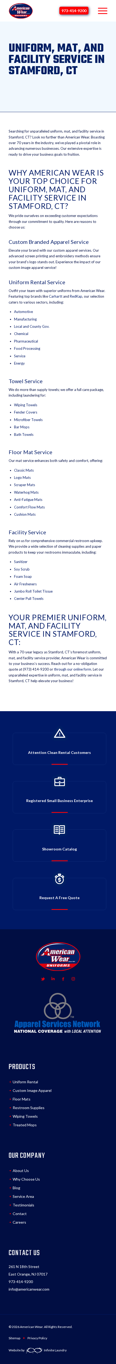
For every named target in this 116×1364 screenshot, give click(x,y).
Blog (16, 1187)
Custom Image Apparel (32, 1090)
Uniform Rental (25, 1082)
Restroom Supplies (29, 1107)
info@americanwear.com (29, 1289)
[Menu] (100, 11)
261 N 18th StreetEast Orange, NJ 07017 (28, 1270)
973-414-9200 (74, 10)
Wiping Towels (25, 1116)
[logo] (21, 11)
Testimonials (23, 1205)
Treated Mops (25, 1125)
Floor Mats (21, 1099)
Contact (20, 1213)
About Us (21, 1170)
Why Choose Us (26, 1179)
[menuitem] (100, 11)
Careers (19, 1222)
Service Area (23, 1196)
